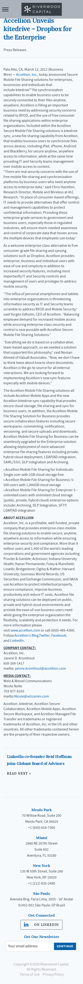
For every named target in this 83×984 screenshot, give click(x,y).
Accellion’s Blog (27, 635)
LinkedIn (17, 640)
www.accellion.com (25, 630)
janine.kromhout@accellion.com (41, 668)
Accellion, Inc (26, 74)
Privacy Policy (53, 974)
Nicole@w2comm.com (31, 696)
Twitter (44, 635)
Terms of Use (30, 974)
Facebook (58, 635)
